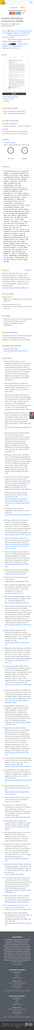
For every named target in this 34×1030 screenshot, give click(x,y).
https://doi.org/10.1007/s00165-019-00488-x (18, 766)
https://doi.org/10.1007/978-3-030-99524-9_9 (18, 489)
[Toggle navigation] (31, 2)
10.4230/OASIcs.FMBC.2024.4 (16, 111)
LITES (17, 988)
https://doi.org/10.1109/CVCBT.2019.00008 (17, 817)
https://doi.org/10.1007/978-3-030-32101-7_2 (18, 534)
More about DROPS (17, 964)
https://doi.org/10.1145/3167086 (14, 874)
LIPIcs (17, 974)
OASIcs (17, 976)
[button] (23, 13)
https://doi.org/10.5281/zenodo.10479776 (16, 351)
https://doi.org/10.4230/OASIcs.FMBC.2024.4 (15, 288)
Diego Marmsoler (7, 26)
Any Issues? (30, 1024)
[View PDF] (17, 74)
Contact (18, 1027)
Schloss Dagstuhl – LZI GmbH (18, 1024)
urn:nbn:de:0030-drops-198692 (16, 113)
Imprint (25, 1025)
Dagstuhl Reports (17, 984)
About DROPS (18, 1025)
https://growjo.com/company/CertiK (15, 574)
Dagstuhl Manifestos (17, 986)
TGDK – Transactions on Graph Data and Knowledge (17, 990)
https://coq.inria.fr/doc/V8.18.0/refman (16, 909)
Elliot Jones (16, 24)
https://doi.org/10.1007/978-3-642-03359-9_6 (18, 409)
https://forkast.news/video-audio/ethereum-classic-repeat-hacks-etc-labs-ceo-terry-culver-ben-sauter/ (17, 546)
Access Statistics (10, 143)
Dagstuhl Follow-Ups (17, 978)
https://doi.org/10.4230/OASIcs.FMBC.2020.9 (18, 684)
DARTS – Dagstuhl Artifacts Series (17, 983)
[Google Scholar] (13, 391)
